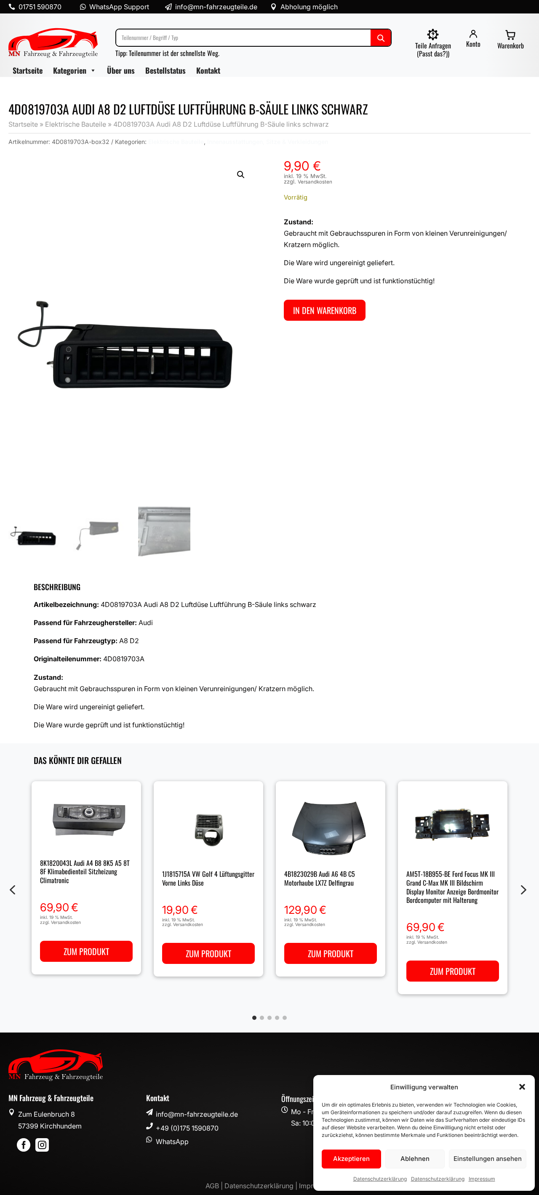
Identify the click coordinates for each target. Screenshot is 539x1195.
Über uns (121, 70)
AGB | (214, 1186)
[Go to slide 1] (254, 1018)
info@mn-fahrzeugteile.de (197, 1114)
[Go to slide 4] (277, 1018)
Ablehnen (415, 1159)
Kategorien (69, 70)
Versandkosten (315, 182)
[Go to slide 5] (285, 1018)
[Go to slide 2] (262, 1018)
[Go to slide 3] (269, 1018)
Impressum (482, 1179)
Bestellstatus (165, 70)
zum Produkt (86, 951)
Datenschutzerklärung (380, 1179)
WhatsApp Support (119, 7)
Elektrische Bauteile (75, 124)
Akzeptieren (351, 1159)
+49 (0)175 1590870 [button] (187, 1128)
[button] (522, 1087)
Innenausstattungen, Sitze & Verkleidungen (267, 141)
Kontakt (208, 70)
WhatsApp (172, 1141)
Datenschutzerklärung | (261, 1186)
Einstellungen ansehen (488, 1159)
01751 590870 (40, 7)
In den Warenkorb (324, 310)
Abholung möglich (309, 7)
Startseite (28, 70)
